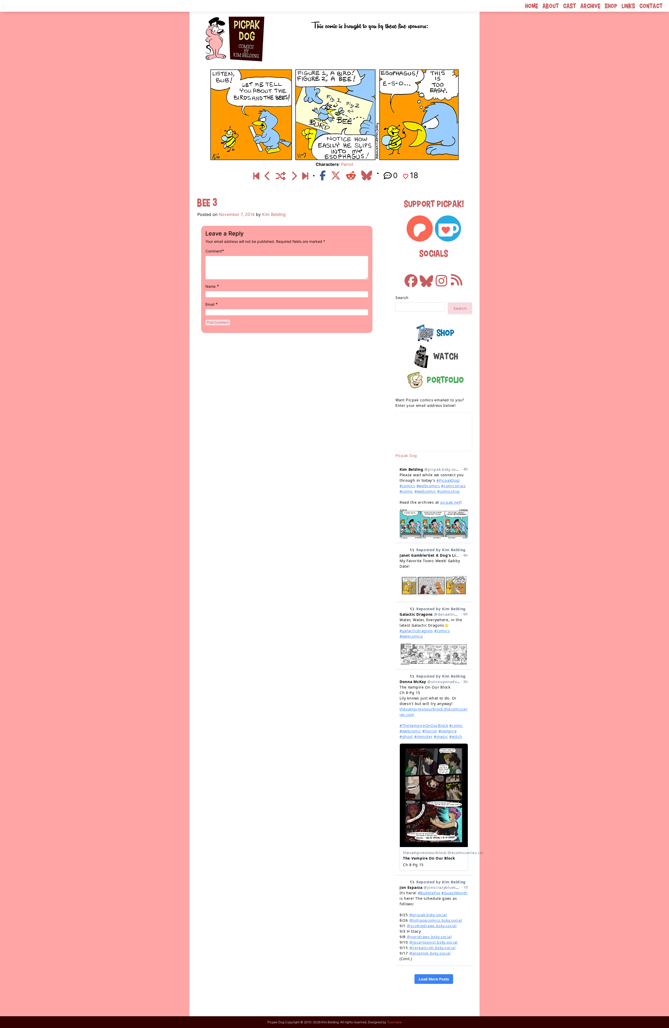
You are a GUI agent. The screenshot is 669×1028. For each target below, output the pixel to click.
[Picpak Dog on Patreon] (420, 228)
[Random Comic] (281, 176)
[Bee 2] (267, 176)
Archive (590, 5)
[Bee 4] (294, 176)
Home (531, 5)
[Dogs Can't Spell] (256, 176)
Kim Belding (274, 214)
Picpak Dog (406, 455)
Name (210, 286)
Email (209, 304)
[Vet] (305, 176)
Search (401, 297)
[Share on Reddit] (351, 175)
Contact (651, 5)
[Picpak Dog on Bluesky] (426, 278)
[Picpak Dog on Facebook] (411, 278)
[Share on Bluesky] (366, 175)
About (551, 5)
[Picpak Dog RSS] (456, 278)
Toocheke (394, 1022)
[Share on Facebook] (323, 175)
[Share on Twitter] (336, 175)
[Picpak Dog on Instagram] (441, 278)
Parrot (347, 164)
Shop (611, 5)
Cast (569, 5)
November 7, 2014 (237, 214)
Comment (213, 251)
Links (628, 5)
